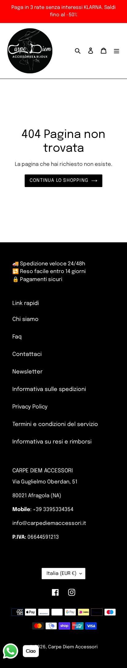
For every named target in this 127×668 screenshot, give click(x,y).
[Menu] (116, 51)
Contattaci (27, 354)
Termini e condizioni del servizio (55, 424)
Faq (17, 337)
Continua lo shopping (59, 180)
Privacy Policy (29, 407)
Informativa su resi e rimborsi (52, 442)
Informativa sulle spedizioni (49, 389)
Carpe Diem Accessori (73, 647)
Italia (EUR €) (61, 573)
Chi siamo (25, 319)
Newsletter (27, 372)
